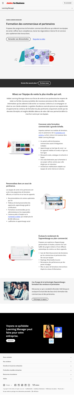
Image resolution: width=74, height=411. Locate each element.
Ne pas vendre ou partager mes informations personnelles (17, 391)
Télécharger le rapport (40, 299)
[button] (7, 385)
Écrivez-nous (44, 83)
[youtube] (29, 385)
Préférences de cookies (51, 388)
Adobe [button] (5, 379)
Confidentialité (28, 388)
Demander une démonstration (18, 39)
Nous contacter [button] (7, 357)
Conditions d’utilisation (39, 388)
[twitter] (22, 385)
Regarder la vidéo (39, 39)
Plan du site (60, 388)
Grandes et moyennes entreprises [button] (12, 366)
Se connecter (67, 3)
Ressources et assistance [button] (10, 374)
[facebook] (15, 385)
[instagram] (19, 385)
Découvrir (11, 340)
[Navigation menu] (3, 3)
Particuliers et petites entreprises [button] (12, 370)
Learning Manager (8, 8)
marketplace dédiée (14, 217)
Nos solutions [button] (7, 361)
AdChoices (36, 391)
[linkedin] (25, 385)
